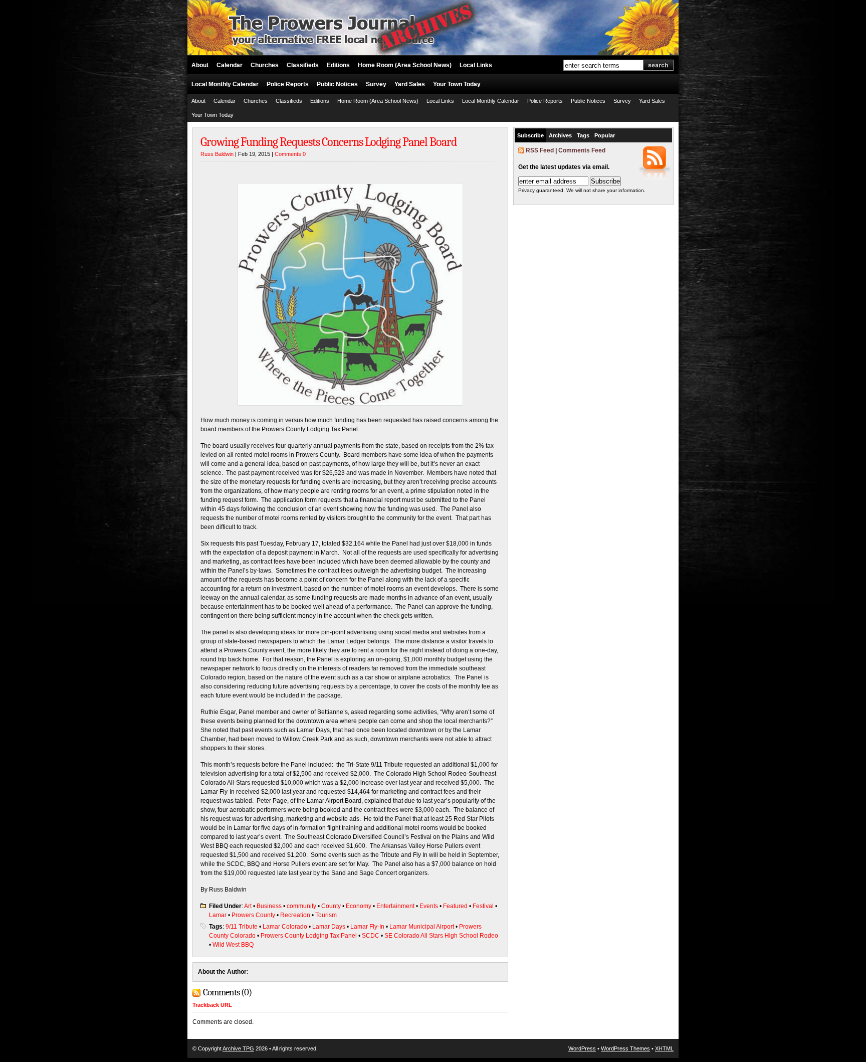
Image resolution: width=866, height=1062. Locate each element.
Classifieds (303, 65)
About (199, 65)
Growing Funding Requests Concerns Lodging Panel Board (328, 142)
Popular (604, 135)
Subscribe (530, 135)
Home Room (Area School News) (405, 65)
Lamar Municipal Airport (421, 926)
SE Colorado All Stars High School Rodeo (441, 935)
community (301, 906)
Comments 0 (290, 154)
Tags (583, 135)
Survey (376, 84)
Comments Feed (581, 150)
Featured (455, 906)
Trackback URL (212, 1005)
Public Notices (337, 84)
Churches (265, 65)
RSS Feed (540, 150)
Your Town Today (457, 84)
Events (428, 906)
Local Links (476, 65)
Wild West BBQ (233, 944)
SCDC (370, 935)
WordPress (582, 1048)
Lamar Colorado (285, 926)
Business (269, 906)
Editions (338, 65)
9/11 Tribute (242, 926)
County (331, 906)
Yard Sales (409, 84)
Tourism (326, 915)
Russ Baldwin (217, 154)
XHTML (664, 1048)
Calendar (229, 65)
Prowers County (253, 915)
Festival (483, 906)
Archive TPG (238, 1048)
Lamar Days (328, 926)
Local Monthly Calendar (225, 84)
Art (248, 906)
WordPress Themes (625, 1048)
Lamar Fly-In (367, 926)
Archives (560, 135)
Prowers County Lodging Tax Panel (309, 935)
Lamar (218, 915)
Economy (358, 906)
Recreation (295, 915)
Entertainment (395, 906)
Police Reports (288, 84)
